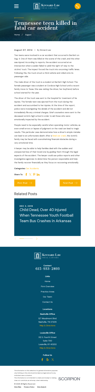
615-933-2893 (47, 269)
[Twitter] (52, 359)
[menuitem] (17, 386)
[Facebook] (42, 359)
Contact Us (47, 302)
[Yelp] (47, 359)
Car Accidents (32, 168)
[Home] (46, 6)
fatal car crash (59, 135)
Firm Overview (47, 286)
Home (47, 281)
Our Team (47, 296)
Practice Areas (47, 291)
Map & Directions (47, 325)
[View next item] (37, 239)
